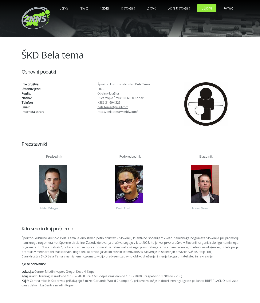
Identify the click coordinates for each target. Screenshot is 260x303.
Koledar (104, 8)
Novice (84, 8)
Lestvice (151, 8)
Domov (64, 8)
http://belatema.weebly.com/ (117, 112)
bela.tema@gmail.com (112, 107)
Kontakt (228, 8)
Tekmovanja (128, 8)
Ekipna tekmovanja (178, 8)
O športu (207, 8)
